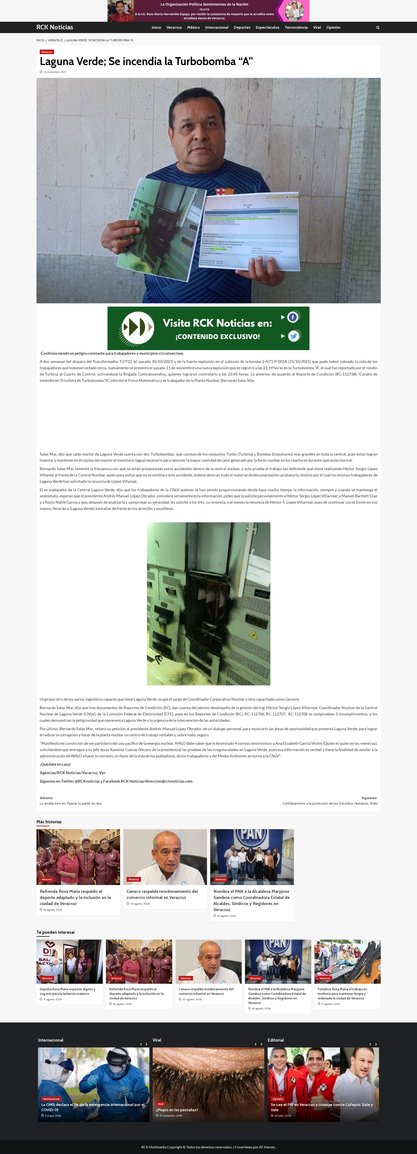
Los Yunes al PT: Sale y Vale (295, 1109)
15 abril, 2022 (52, 1115)
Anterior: (71, 801)
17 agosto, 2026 (52, 999)
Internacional (216, 27)
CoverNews (243, 1147)
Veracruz (174, 27)
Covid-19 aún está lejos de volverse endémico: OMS (86, 1109)
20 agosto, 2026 (139, 903)
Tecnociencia (296, 27)
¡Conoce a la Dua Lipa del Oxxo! (184, 1109)
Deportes (242, 27)
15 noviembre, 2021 (54, 71)
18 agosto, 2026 (52, 909)
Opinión (333, 27)
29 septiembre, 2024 (286, 1115)
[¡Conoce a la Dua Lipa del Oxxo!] (208, 1084)
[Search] (378, 27)
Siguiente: (330, 801)
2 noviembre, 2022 (170, 1115)
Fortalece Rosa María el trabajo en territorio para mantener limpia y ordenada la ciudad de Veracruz (342, 993)
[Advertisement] (170, 416)
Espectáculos (267, 27)
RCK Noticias (54, 27)
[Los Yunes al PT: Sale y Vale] (323, 1084)
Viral (317, 27)
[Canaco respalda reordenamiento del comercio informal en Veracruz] (165, 857)
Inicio (156, 27)
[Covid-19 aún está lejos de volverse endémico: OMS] (94, 1084)
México (193, 27)
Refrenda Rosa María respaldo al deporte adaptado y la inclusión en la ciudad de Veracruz (75, 897)
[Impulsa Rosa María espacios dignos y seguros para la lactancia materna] (69, 962)
